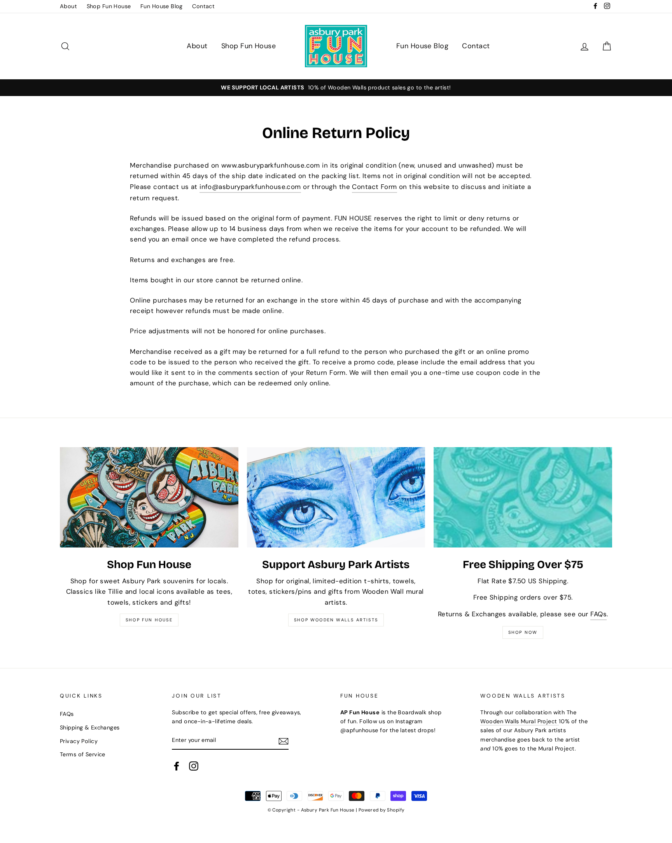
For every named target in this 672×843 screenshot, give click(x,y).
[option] (336, 87)
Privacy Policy (79, 741)
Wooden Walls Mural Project (519, 721)
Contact (203, 6)
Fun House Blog (161, 6)
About (68, 6)
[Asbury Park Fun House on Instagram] (193, 766)
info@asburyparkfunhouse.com (250, 186)
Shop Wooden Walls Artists (336, 620)
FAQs (598, 614)
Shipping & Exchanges (90, 727)
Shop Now (523, 632)
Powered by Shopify (382, 810)
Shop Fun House (109, 6)
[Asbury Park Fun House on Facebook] (176, 766)
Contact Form (374, 186)
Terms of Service (82, 754)
